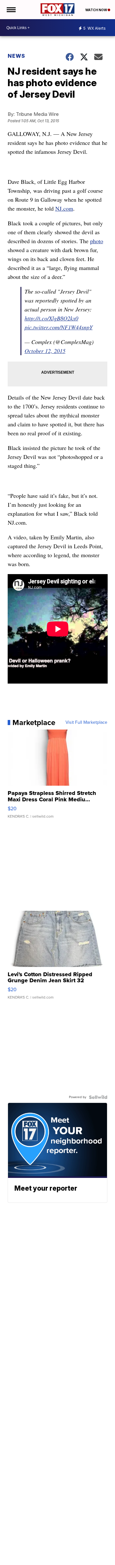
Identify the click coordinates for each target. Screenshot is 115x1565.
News (16, 56)
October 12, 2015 (45, 351)
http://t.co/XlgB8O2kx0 (51, 318)
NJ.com (64, 208)
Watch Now (96, 10)
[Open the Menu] (11, 10)
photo (96, 241)
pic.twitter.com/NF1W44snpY (59, 327)
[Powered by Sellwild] (98, 1097)
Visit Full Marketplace (86, 722)
